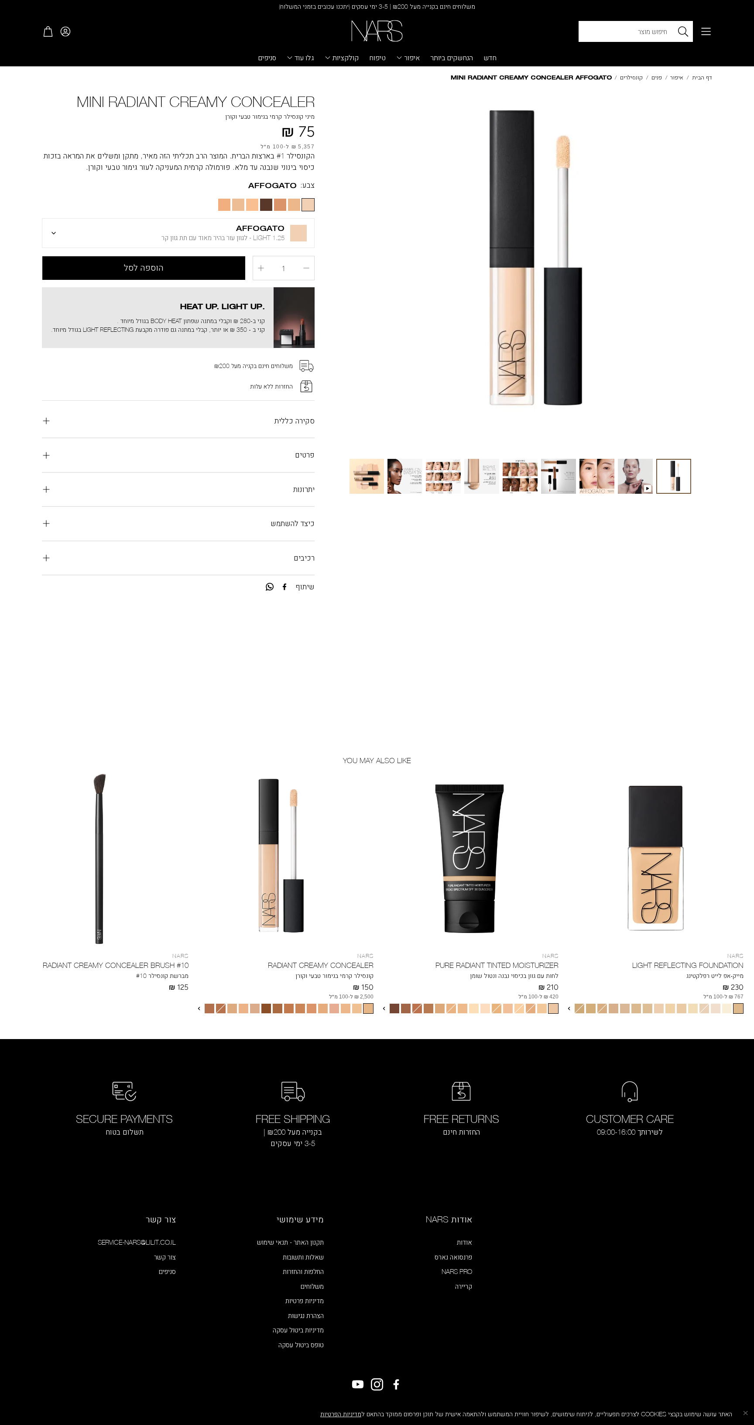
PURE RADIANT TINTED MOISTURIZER (497, 965)
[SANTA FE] (738, 1008)
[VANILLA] (345, 1008)
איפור (676, 77)
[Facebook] (284, 587)
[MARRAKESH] (428, 1008)
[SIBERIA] (727, 1008)
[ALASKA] (542, 1008)
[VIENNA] (659, 1008)
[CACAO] (266, 1008)
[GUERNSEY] (406, 1008)
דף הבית (702, 77)
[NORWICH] (474, 1008)
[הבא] (569, 1008)
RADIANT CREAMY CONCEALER (321, 965)
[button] (706, 31)
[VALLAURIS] (613, 1008)
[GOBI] (693, 1008)
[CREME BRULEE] (255, 1008)
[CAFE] (277, 1008)
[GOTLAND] (485, 1008)
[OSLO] (715, 1008)
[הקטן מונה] (306, 268)
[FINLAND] (519, 1008)
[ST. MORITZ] (496, 1008)
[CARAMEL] (300, 1008)
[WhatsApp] (270, 587)
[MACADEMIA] (232, 1008)
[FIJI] (647, 1008)
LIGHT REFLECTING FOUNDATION (688, 965)
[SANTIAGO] (440, 1008)
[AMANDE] (289, 1008)
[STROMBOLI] (591, 1008)
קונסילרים (631, 77)
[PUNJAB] (636, 1008)
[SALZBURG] (681, 1008)
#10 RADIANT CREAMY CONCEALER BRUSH (115, 965)
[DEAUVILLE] (670, 1008)
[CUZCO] (530, 1008)
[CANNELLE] (243, 1008)
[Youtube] (358, 1384)
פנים (656, 77)
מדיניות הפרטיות (340, 1414)
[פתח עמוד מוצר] (655, 858)
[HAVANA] (417, 1008)
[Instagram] (377, 1384)
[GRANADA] (394, 1008)
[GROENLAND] (508, 1008)
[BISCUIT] (311, 1008)
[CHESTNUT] (221, 1008)
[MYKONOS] (553, 1008)
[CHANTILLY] (357, 1008)
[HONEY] (334, 1008)
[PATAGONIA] (625, 1008)
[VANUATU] (579, 1008)
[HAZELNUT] (209, 1008)
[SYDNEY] (462, 1008)
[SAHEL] (602, 1008)
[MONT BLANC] (704, 1008)
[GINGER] (323, 1008)
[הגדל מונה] (261, 268)
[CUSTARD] (368, 1008)
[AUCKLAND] (451, 1008)
